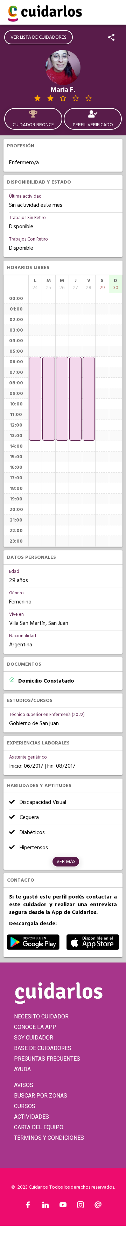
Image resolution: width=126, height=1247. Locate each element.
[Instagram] (80, 1206)
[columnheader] (35, 284)
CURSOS (24, 1106)
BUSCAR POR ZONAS (40, 1095)
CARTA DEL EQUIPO (38, 1127)
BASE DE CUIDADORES (42, 1048)
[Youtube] (62, 1206)
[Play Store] (33, 948)
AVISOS (23, 1085)
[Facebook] (27, 1206)
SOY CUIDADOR (33, 1037)
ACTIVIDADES (31, 1116)
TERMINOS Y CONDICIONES (49, 1137)
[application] (35, 399)
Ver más (66, 861)
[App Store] (92, 948)
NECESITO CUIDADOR (41, 1016)
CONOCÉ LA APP (35, 1027)
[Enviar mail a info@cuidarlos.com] (98, 1206)
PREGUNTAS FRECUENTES (47, 1058)
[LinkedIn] (45, 1206)
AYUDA (22, 1069)
